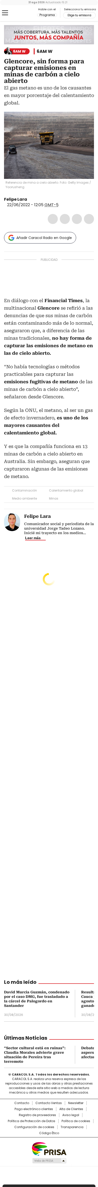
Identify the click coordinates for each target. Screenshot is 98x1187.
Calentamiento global (66, 490)
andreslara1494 (36, 199)
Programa (47, 15)
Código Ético (49, 1133)
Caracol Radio (25, 13)
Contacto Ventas (48, 1103)
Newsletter (75, 1103)
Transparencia (72, 1127)
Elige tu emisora (79, 15)
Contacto (21, 1103)
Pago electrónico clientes (34, 1109)
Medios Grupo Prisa (49, 1161)
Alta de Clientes (71, 1109)
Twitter (65, 219)
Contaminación (24, 490)
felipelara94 (30, 199)
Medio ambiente (24, 498)
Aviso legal (70, 1115)
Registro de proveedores (37, 1115)
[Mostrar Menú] (5, 13)
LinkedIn (77, 219)
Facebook (53, 219)
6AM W (45, 51)
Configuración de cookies (34, 1127)
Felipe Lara (15, 199)
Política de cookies (76, 1121)
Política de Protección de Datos (31, 1121)
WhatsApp (89, 219)
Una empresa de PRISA (49, 1148)
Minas (53, 498)
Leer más (33, 538)
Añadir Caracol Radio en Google (44, 237)
